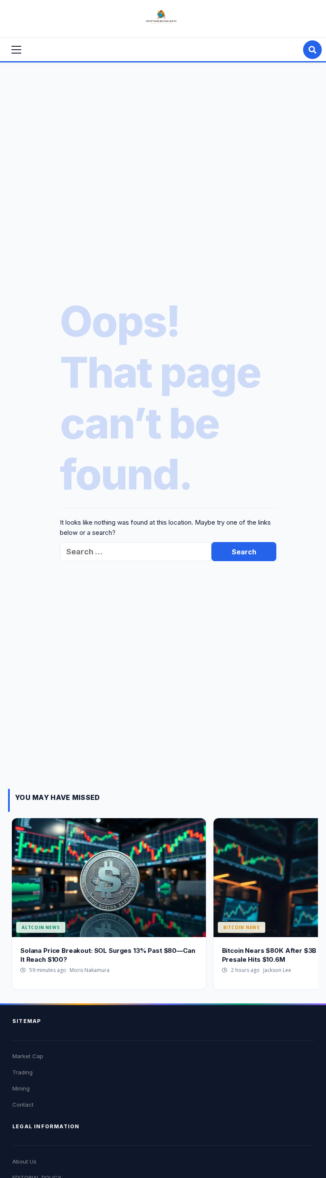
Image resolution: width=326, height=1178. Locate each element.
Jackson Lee (277, 970)
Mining (21, 1088)
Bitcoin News (241, 927)
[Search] (312, 49)
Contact (23, 1104)
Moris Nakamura (90, 970)
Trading (22, 1072)
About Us (24, 1161)
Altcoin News (41, 927)
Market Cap (27, 1056)
